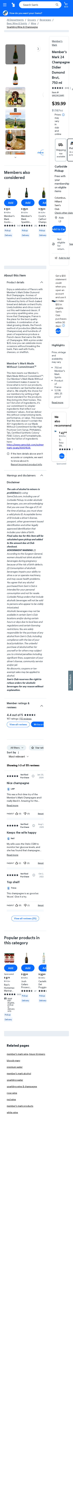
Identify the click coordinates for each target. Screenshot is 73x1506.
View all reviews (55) (25, 918)
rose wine (12, 1092)
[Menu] (5, 5)
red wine (11, 1099)
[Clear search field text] (52, 4)
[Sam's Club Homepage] (13, 4)
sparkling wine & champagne (22, 1086)
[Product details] (42, 282)
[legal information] (63, 114)
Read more (57, 402)
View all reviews (18, 724)
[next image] (15, 157)
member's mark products (20, 1105)
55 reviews (26, 718)
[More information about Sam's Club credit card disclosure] (63, 325)
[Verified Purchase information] (33, 776)
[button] (37, 48)
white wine (12, 1112)
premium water (15, 1067)
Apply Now (58, 331)
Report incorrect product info (26, 464)
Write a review (42, 724)
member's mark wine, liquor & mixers (26, 1054)
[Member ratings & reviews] (42, 704)
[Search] (57, 5)
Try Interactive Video (43, 152)
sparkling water (15, 1080)
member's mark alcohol (19, 1073)
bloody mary (13, 1060)
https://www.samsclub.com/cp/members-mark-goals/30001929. (29, 446)
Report (41, 813)
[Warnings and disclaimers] (42, 475)
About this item (15, 275)
